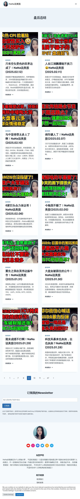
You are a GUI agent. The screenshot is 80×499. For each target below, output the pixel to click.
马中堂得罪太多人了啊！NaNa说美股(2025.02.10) (17, 138)
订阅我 (6, 406)
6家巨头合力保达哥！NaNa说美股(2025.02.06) (18, 209)
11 (40, 378)
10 (34, 378)
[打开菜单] (76, 3)
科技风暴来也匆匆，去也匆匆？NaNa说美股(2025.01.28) (58, 343)
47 (48, 378)
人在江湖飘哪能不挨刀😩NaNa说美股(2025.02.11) (58, 68)
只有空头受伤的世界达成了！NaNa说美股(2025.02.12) (19, 68)
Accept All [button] (20, 494)
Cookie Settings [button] (8, 494)
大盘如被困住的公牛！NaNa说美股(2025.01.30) (58, 275)
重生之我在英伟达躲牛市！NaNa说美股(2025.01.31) (19, 275)
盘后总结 (7, 60)
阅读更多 (9, 94)
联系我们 (40, 479)
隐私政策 (40, 483)
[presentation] (20, 44)
